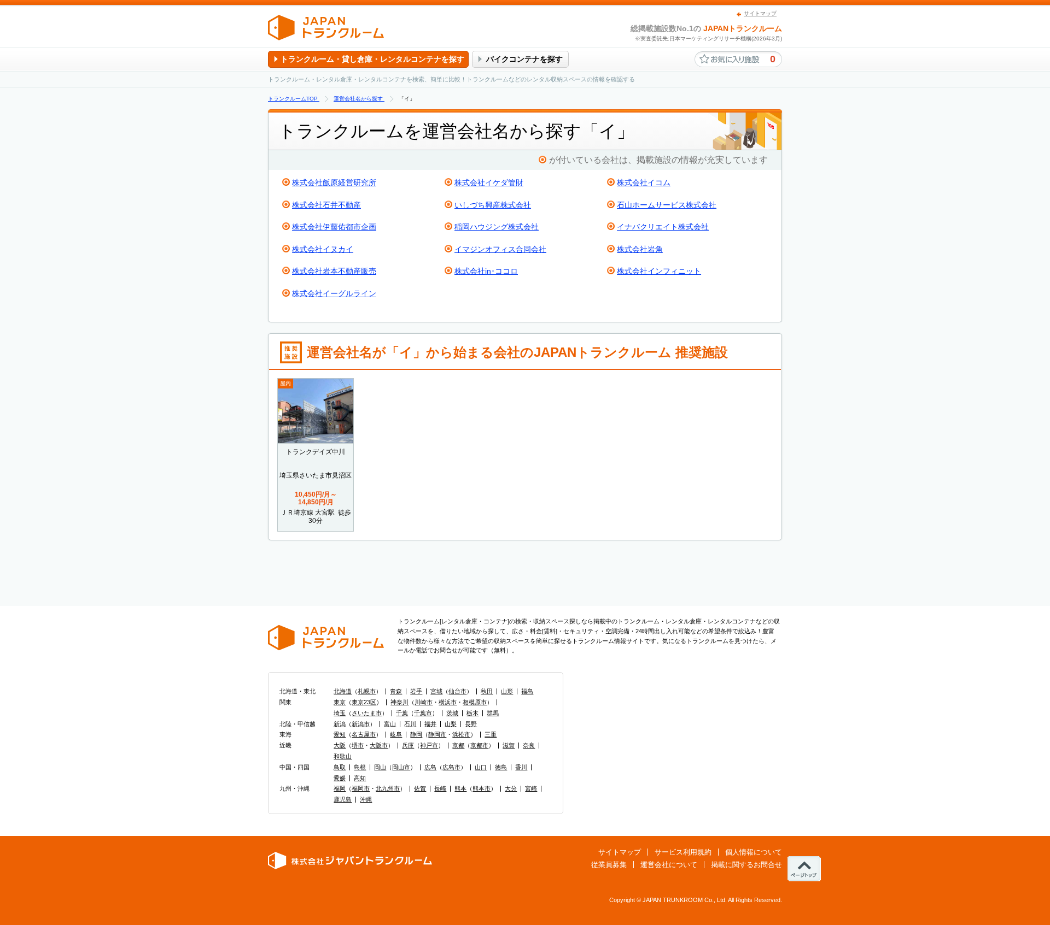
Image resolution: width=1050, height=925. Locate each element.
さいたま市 (367, 713)
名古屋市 (364, 734)
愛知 (340, 734)
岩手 (416, 691)
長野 (471, 724)
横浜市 (448, 702)
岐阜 (396, 734)
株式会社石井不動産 (326, 205)
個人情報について (753, 852)
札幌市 (367, 691)
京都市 (479, 745)
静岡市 (437, 734)
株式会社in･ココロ (486, 271)
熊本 (460, 788)
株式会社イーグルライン (334, 293)
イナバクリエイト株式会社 (663, 226)
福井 (430, 724)
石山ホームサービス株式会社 (666, 205)
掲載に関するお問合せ (746, 865)
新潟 (340, 724)
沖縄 (366, 799)
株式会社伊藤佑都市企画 (334, 226)
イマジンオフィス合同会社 (500, 249)
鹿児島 (343, 799)
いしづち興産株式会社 (492, 205)
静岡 (416, 734)
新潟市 (361, 724)
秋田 (487, 691)
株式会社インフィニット (659, 271)
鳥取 (340, 767)
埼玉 (340, 713)
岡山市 (401, 767)
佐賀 (420, 788)
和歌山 (343, 756)
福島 (527, 691)
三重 (491, 734)
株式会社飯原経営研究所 (334, 182)
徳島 (501, 767)
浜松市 (461, 734)
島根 (360, 767)
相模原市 (475, 702)
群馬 (493, 713)
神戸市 (429, 745)
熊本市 (481, 788)
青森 (396, 691)
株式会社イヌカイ (322, 249)
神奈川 (399, 702)
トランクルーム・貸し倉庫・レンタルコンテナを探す (372, 59)
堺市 (358, 745)
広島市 (451, 767)
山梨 (451, 724)
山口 (481, 767)
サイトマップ (760, 13)
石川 (410, 724)
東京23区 (364, 702)
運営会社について (668, 865)
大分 (511, 788)
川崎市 (424, 702)
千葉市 (423, 713)
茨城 (452, 713)
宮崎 (531, 788)
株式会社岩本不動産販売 (334, 271)
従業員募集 (609, 865)
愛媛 (340, 778)
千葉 (402, 713)
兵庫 (408, 745)
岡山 (380, 767)
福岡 (340, 788)
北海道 (343, 691)
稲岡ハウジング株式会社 (496, 226)
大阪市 (379, 745)
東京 (340, 702)
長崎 (440, 788)
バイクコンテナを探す (524, 59)
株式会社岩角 (640, 249)
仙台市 (457, 691)
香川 (521, 767)
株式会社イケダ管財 (488, 182)
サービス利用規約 (683, 852)
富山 (390, 724)
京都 (458, 745)
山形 (507, 691)
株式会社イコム (643, 182)
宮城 (436, 691)
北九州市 (388, 788)
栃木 (472, 713)
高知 (360, 778)
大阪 (340, 745)
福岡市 (361, 788)
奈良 (529, 745)
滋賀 (509, 745)
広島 (430, 767)
